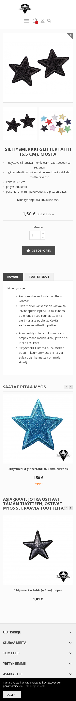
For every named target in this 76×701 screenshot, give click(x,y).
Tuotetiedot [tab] (39, 277)
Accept (12, 694)
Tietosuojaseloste (35, 686)
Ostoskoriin (38, 250)
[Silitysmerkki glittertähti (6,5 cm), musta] (20, 123)
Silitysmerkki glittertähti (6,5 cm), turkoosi (38, 469)
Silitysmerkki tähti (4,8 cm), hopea (38, 590)
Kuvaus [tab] (13, 277)
